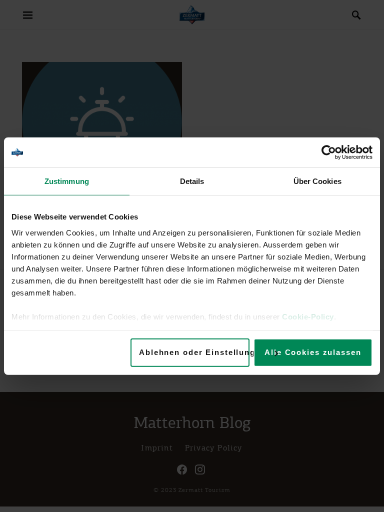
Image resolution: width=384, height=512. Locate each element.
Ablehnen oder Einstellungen (194, 352)
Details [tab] (192, 181)
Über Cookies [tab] (318, 181)
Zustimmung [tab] (66, 181)
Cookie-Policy (308, 316)
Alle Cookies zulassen (312, 352)
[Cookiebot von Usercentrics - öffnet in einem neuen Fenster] (328, 152)
